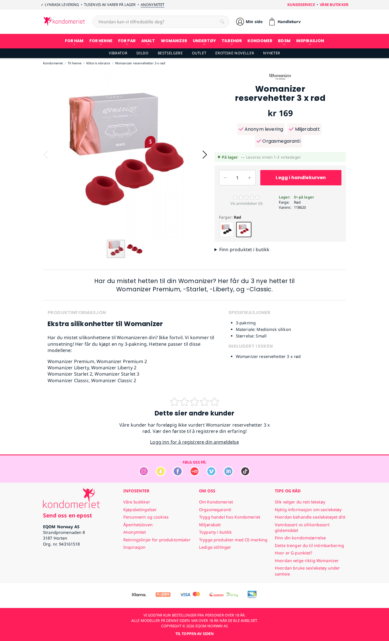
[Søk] (222, 21)
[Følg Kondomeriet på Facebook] (178, 475)
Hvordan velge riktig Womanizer (307, 560)
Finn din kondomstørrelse (300, 537)
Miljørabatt (307, 129)
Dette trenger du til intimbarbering (309, 545)
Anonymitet (152, 4)
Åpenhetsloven (138, 524)
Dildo (142, 53)
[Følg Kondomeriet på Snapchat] (160, 475)
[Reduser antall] (225, 178)
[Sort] (226, 229)
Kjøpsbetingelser (140, 509)
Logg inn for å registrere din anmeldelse (194, 442)
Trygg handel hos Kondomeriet (229, 517)
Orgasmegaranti (280, 141)
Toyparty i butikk (215, 532)
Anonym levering (263, 129)
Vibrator (118, 53)
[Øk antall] (249, 178)
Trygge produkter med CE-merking (233, 539)
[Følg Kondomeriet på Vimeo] (211, 475)
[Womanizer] (280, 81)
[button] (204, 154)
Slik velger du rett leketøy (300, 502)
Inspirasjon (134, 547)
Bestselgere (170, 53)
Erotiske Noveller (234, 53)
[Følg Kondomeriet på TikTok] (245, 475)
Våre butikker (334, 4)
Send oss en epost (67, 515)
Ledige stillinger (215, 547)
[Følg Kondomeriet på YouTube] (194, 475)
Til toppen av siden (194, 633)
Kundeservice (301, 4)
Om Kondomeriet (216, 502)
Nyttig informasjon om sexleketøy (308, 509)
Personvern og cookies (146, 517)
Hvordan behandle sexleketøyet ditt (310, 517)
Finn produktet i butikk (244, 249)
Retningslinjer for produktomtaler (157, 539)
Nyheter (271, 53)
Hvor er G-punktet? (293, 553)
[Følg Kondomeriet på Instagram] (144, 475)
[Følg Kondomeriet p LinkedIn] (228, 475)
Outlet (199, 53)
